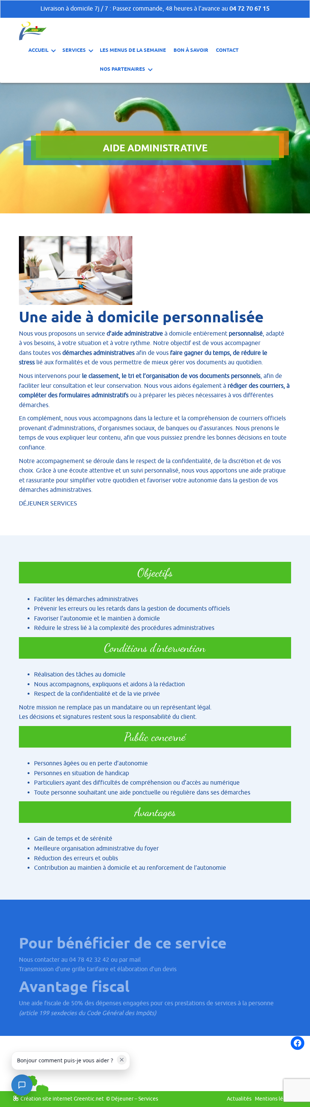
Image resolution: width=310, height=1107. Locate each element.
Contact (227, 50)
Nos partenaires (122, 69)
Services (74, 50)
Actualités (239, 1099)
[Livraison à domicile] (32, 30)
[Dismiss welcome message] (122, 1060)
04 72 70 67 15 (249, 8)
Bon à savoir (191, 50)
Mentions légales (275, 1099)
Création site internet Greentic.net (62, 1099)
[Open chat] (22, 1085)
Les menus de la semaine (133, 50)
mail (135, 960)
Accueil (38, 50)
